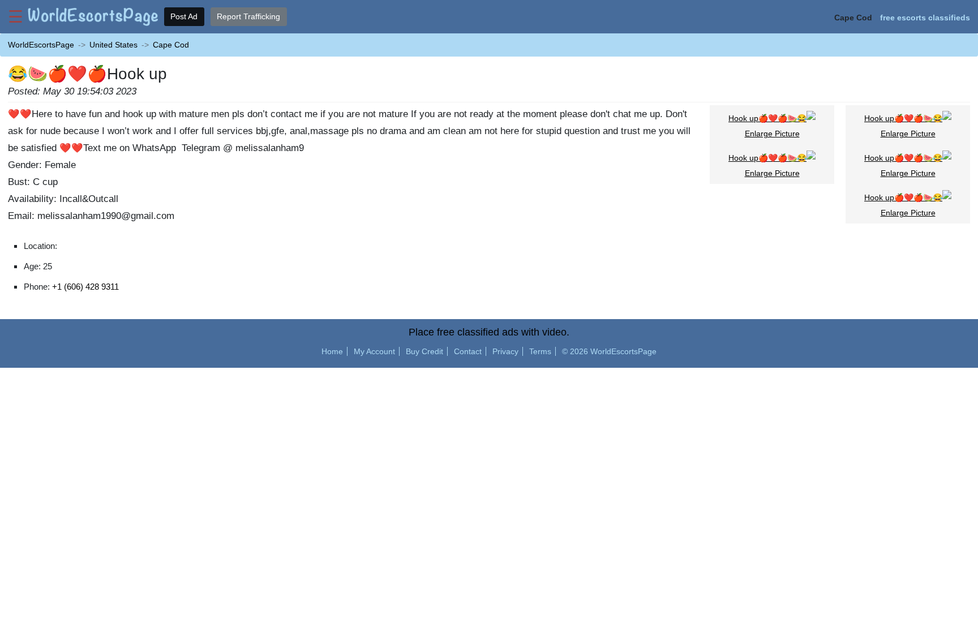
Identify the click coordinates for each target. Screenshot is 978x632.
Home (332, 351)
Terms (540, 351)
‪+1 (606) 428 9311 (85, 286)
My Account (374, 351)
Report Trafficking (248, 16)
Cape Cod (171, 44)
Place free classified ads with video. (489, 332)
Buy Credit (424, 351)
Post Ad (184, 16)
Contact (468, 351)
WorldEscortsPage (41, 44)
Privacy (505, 351)
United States (113, 44)
